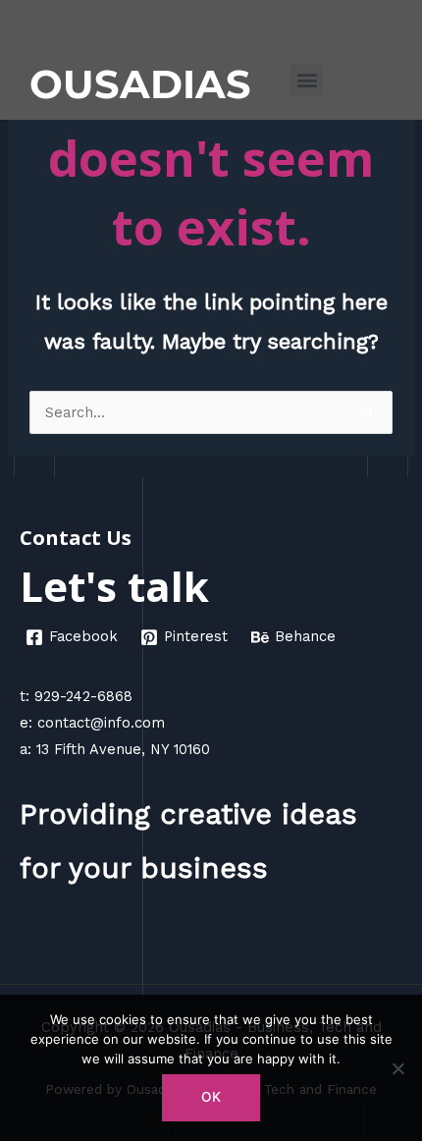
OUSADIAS (140, 84)
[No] (397, 1068)
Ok (211, 1097)
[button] (306, 80)
